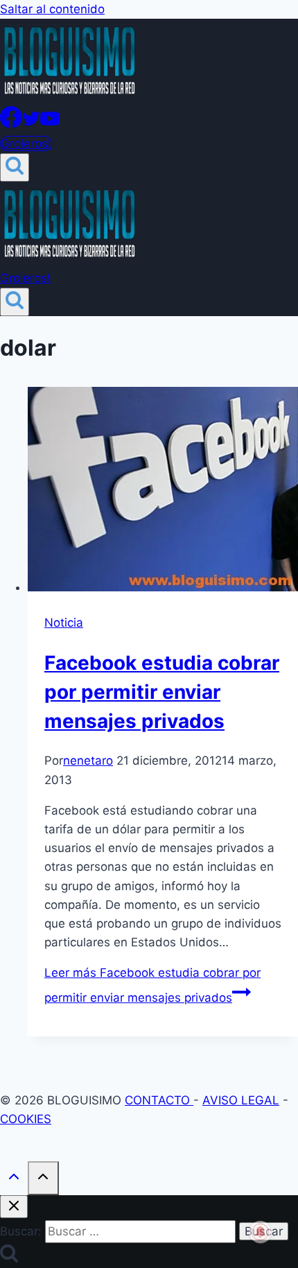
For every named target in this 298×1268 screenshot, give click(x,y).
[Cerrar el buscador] (14, 1206)
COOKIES (25, 1119)
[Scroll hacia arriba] (14, 1179)
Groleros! (26, 143)
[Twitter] (31, 124)
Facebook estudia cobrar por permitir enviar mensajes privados (161, 692)
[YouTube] (50, 124)
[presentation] (163, 492)
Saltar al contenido (52, 9)
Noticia (63, 622)
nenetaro (88, 760)
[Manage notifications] (260, 1232)
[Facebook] (11, 124)
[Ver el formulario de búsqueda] (14, 167)
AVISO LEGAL (240, 1100)
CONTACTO (159, 1100)
